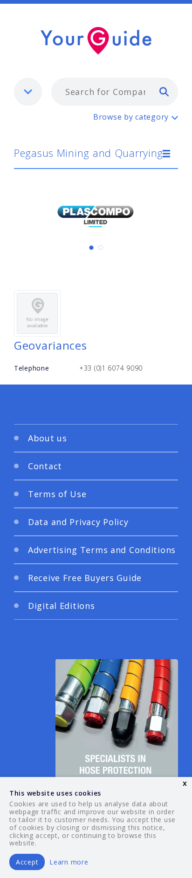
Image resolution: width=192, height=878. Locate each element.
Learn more (68, 862)
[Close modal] (159, 342)
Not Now (120, 619)
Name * (37, 436)
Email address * (52, 480)
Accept (27, 862)
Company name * (54, 524)
